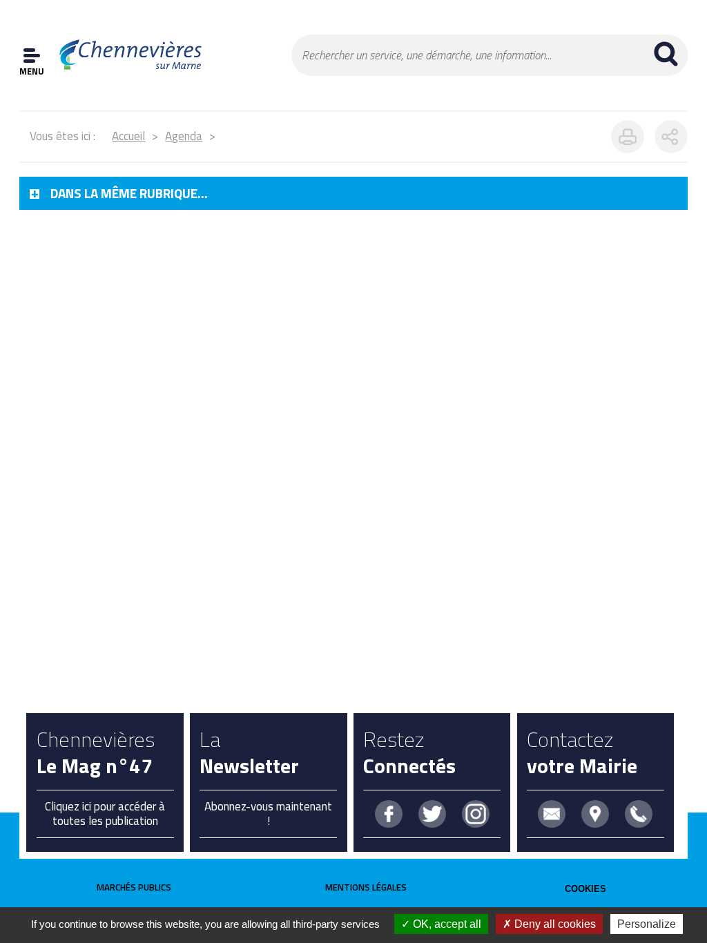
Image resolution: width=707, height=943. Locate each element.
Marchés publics (134, 887)
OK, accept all (445, 924)
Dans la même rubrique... (129, 193)
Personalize (646, 924)
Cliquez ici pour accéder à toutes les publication (105, 813)
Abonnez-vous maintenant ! (268, 813)
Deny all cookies (554, 924)
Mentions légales (366, 887)
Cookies (585, 889)
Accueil (128, 136)
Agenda (183, 136)
